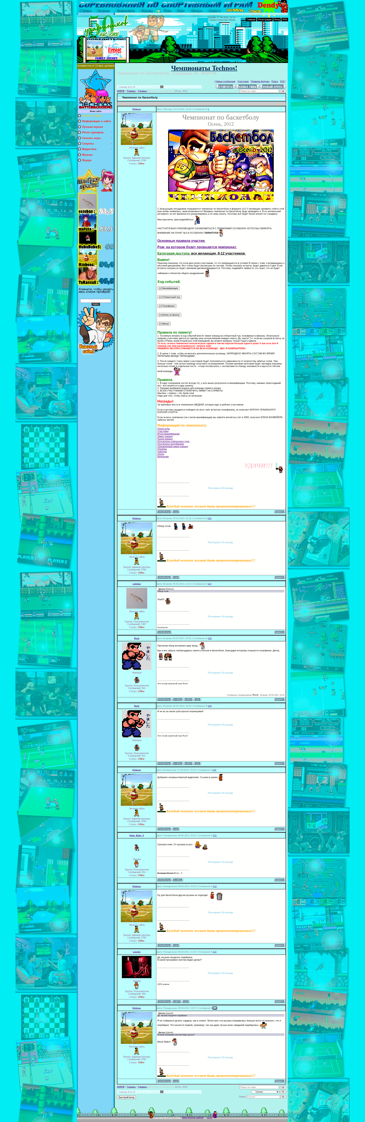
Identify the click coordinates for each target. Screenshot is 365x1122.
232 (215, 886)
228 (210, 638)
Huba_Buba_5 (136, 835)
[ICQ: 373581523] (185, 1001)
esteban (137, 584)
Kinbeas (136, 109)
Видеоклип (163, 456)
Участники (243, 81)
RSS (284, 19)
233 (215, 952)
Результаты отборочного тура (173, 441)
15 (157, 87)
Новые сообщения (225, 81)
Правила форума (260, 81)
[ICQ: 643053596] (176, 511)
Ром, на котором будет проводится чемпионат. (197, 247)
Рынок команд (165, 439)
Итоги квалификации (168, 433)
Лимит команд (165, 436)
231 (215, 835)
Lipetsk (136, 952)
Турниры (131, 91)
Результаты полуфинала (170, 444)
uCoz (209, 1117)
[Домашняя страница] (188, 699)
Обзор (160, 454)
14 (154, 87)
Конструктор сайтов (192, 1117)
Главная (251, 19)
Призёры (162, 449)
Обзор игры (163, 428)
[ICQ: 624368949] (197, 699)
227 (210, 584)
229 (210, 706)
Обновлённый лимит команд (172, 446)
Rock (136, 638)
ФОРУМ (120, 91)
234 (215, 1008)
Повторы (162, 451)
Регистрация (265, 19)
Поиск (274, 81)
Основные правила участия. (181, 241)
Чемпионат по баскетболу (161, 91)
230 (214, 770)
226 (209, 518)
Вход (277, 19)
